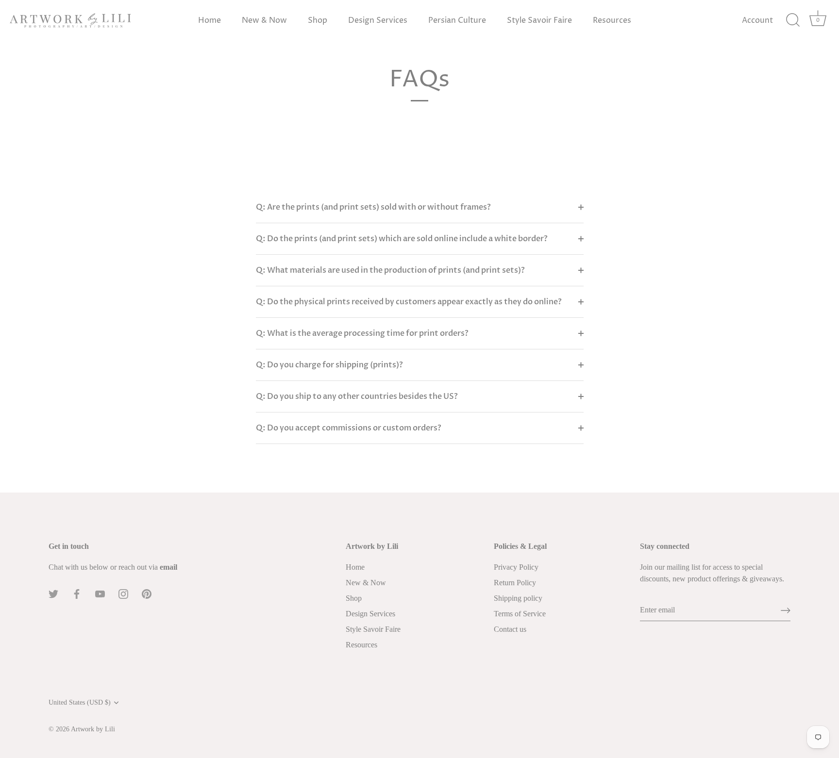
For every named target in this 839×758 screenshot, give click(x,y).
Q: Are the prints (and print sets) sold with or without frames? (373, 207)
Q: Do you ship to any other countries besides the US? (357, 396)
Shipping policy (518, 598)
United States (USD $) (80, 702)
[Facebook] (77, 593)
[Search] (793, 20)
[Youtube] (100, 593)
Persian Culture (457, 20)
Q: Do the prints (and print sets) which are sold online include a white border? (402, 238)
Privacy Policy (516, 567)
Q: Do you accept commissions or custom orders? (348, 428)
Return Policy (515, 582)
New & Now (264, 20)
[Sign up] (785, 610)
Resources (612, 20)
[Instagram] (123, 593)
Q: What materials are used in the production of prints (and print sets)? (390, 270)
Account (757, 20)
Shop (317, 20)
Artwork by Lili (93, 729)
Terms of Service (520, 614)
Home (209, 20)
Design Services (377, 20)
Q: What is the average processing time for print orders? (362, 333)
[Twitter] (53, 593)
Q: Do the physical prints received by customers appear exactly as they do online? (409, 302)
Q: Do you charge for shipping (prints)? (329, 365)
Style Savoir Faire (539, 20)
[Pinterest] (146, 593)
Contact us (510, 629)
